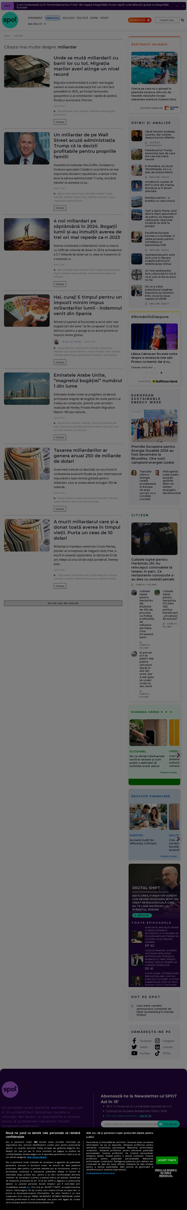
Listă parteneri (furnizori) (100, 1173)
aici (28, 1187)
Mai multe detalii (37, 1157)
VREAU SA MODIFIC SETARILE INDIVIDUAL (166, 1172)
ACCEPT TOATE (167, 1160)
